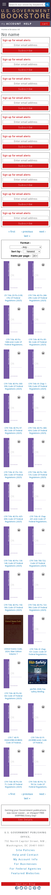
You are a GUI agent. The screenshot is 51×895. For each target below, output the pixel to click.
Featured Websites (25, 873)
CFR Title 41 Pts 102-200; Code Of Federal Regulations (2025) (13, 475)
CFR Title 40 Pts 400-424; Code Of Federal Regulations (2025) (37, 430)
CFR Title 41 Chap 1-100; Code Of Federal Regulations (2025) (37, 386)
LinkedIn (39, 888)
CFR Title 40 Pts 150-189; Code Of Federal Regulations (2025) (13, 607)
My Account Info (25, 859)
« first (11, 231)
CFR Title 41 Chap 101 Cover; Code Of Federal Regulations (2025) (38, 652)
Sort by (16, 251)
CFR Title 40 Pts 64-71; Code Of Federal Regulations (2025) (13, 784)
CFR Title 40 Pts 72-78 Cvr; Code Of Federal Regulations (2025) (38, 784)
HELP (28, 23)
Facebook (16, 888)
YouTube (30, 888)
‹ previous (27, 231)
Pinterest (34, 888)
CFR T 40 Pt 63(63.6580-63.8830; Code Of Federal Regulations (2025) (13, 740)
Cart (45, 23)
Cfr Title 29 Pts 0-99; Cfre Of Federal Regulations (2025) (13, 298)
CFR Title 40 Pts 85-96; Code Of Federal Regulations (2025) (38, 342)
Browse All (14, 29)
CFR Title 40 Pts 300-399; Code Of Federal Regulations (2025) (13, 386)
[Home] (25, 17)
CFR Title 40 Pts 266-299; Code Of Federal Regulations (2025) (37, 298)
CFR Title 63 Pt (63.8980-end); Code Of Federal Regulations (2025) (38, 740)
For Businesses (25, 864)
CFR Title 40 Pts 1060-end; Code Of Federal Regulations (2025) (13, 342)
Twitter (21, 888)
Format (25, 242)
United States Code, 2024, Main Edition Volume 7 (13, 651)
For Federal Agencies (25, 868)
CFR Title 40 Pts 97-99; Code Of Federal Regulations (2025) (13, 430)
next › (42, 231)
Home (4, 29)
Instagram (25, 888)
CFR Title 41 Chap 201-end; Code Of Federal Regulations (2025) (38, 519)
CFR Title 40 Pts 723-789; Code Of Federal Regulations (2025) (37, 607)
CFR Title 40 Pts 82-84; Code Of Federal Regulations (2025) (13, 696)
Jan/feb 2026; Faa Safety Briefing (37, 690)
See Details (25, 819)
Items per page (20, 255)
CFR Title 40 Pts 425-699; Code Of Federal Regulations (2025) (13, 519)
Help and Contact (25, 854)
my (11, 23)
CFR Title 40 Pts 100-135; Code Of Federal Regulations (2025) (37, 475)
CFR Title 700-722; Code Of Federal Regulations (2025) (37, 563)
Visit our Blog (25, 884)
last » (27, 235)
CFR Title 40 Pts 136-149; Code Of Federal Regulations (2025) (13, 563)
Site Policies (25, 850)
